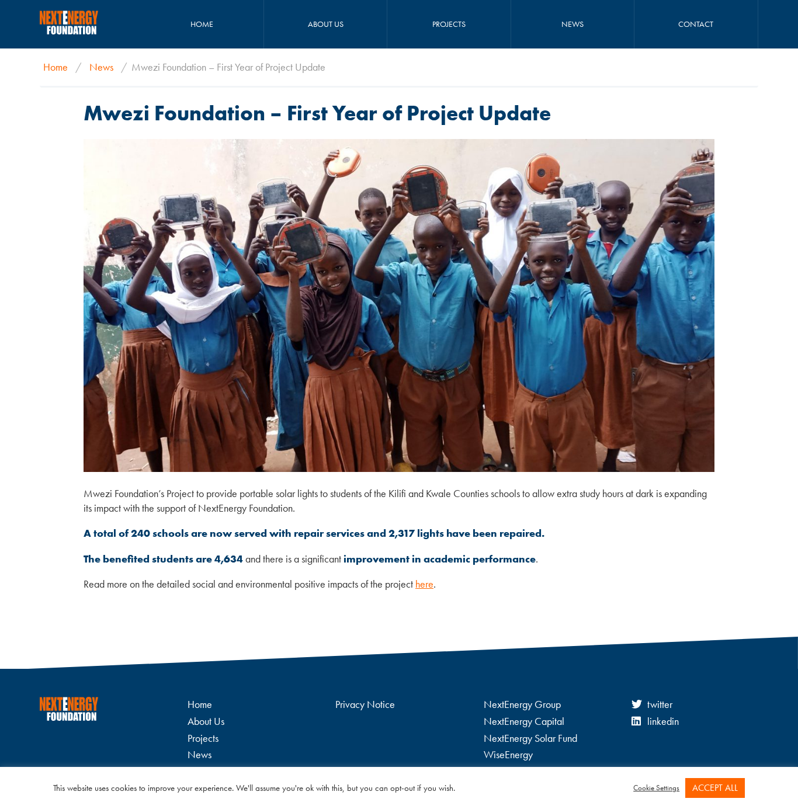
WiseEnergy (508, 754)
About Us (326, 24)
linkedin (663, 721)
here (424, 584)
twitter (659, 704)
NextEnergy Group (522, 704)
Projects (449, 24)
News (572, 24)
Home (201, 24)
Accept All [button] (715, 788)
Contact (695, 24)
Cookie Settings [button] (656, 788)
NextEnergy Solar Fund (530, 738)
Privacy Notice (365, 704)
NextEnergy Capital (524, 721)
